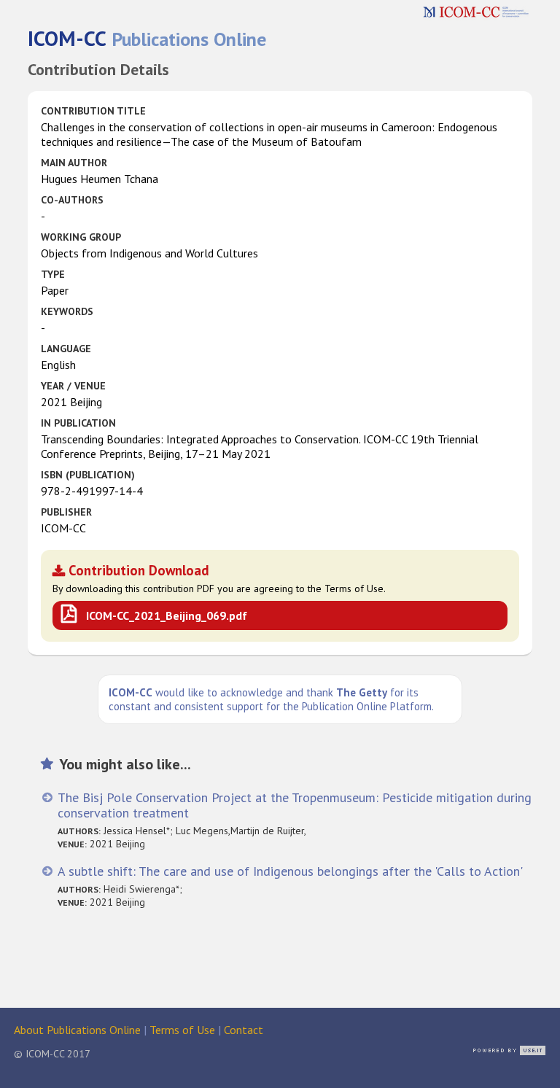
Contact (243, 1029)
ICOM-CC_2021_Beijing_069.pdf (166, 615)
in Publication (78, 423)
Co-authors (72, 199)
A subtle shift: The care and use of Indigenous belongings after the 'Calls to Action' (290, 871)
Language (66, 348)
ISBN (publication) (88, 474)
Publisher (66, 511)
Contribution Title (93, 110)
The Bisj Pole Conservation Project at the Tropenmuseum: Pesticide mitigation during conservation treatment (295, 805)
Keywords (67, 311)
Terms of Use (182, 1029)
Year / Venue (73, 385)
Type (53, 274)
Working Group (81, 237)
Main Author (74, 162)
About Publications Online (77, 1029)
